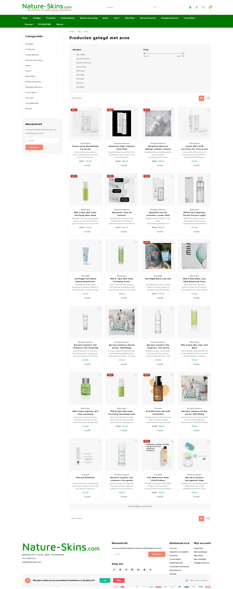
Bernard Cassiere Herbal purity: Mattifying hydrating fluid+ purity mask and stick (194, 412)
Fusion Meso (189, 18)
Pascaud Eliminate (85, 477)
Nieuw (105, 18)
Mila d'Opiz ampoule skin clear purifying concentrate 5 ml (85, 412)
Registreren (198, 548)
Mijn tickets (198, 555)
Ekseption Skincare (169, 18)
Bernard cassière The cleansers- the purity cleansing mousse (158, 346)
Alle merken (80, 54)
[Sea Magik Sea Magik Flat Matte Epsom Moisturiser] (85, 256)
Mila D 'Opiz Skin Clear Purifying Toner (121, 280)
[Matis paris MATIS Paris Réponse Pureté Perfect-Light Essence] (194, 189)
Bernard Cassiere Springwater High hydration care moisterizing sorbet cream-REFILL (194, 479)
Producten (50, 18)
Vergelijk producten (201, 563)
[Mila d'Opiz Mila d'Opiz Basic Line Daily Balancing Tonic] (194, 256)
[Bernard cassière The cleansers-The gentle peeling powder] (122, 455)
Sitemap (173, 574)
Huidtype (37, 18)
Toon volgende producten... (140, 506)
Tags (79, 31)
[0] (209, 7)
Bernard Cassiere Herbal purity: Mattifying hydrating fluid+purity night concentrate (122, 346)
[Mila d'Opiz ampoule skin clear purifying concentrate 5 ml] (85, 388)
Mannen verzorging (88, 18)
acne (86, 31)
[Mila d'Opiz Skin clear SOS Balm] (194, 322)
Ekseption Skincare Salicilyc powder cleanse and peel (158, 147)
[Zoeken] (155, 7)
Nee (119, 580)
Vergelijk (87, 165)
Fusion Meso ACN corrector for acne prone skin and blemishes (194, 147)
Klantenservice (175, 570)
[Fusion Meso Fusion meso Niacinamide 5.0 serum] (85, 123)
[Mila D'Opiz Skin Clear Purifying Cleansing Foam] (122, 388)
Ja (105, 580)
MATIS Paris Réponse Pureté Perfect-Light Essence (194, 214)
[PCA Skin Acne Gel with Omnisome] (158, 388)
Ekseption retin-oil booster (122, 213)
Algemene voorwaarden (179, 552)
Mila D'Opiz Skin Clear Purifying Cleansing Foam (121, 412)
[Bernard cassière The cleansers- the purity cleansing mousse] (158, 322)
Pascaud (29, 24)
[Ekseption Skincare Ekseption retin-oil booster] (122, 189)
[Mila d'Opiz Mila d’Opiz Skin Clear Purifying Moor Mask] (85, 189)
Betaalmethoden (176, 563)
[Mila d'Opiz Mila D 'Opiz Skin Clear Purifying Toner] (122, 256)
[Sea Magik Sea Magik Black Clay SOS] (158, 256)
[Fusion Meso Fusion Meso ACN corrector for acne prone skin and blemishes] (194, 123)
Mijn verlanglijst (200, 559)
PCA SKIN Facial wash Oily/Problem (158, 478)
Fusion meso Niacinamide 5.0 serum (85, 147)
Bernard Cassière (148, 18)
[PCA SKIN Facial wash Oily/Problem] (158, 455)
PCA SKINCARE (44, 24)
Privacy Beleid (175, 559)
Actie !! (117, 18)
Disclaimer (174, 555)
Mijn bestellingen (200, 552)
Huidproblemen (68, 18)
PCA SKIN (80, 79)
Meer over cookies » (199, 580)
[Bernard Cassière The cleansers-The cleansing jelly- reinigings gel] (85, 322)
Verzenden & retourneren (179, 566)
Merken (59, 24)
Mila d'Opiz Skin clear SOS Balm (194, 346)
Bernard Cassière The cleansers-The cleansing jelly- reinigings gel (85, 346)
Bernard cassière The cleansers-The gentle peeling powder (121, 479)
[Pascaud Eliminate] (85, 455)
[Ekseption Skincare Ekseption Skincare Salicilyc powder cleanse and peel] (158, 123)
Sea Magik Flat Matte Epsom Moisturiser (85, 280)
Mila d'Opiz (130, 18)
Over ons (173, 548)
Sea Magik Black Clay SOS (158, 278)
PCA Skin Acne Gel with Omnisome (158, 412)
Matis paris (80, 71)
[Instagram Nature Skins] (126, 569)
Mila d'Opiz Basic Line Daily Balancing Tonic (194, 280)
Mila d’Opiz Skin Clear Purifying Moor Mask (85, 213)
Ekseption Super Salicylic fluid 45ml (122, 147)
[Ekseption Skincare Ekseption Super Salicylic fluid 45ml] (122, 123)
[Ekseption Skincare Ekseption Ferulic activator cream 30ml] (158, 189)
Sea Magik (80, 87)
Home (25, 18)
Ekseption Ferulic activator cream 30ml (158, 213)
